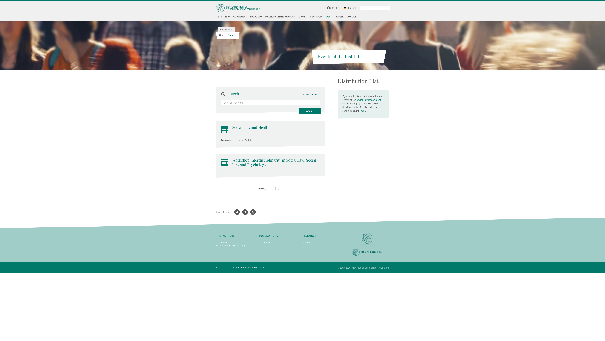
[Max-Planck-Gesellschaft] (367, 239)
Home (222, 35)
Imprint (220, 267)
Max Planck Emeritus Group (230, 245)
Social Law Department (369, 99)
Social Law (221, 242)
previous (261, 188)
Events (231, 35)
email (362, 110)
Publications (268, 236)
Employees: (227, 140)
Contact (264, 267)
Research (309, 236)
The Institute (225, 236)
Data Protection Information (242, 267)
